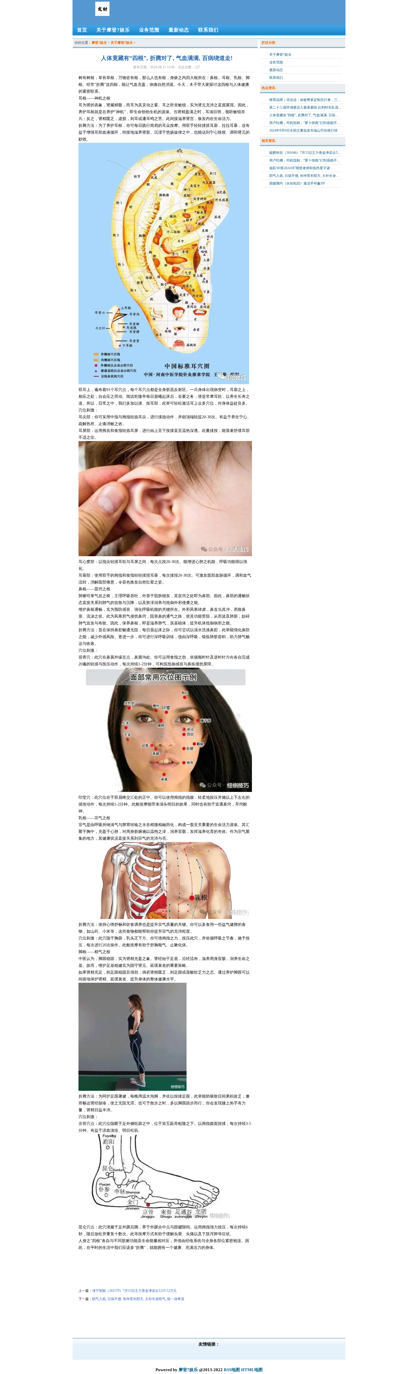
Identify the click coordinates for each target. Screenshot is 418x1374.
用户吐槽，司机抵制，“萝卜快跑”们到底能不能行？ (308, 123)
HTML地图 (252, 1369)
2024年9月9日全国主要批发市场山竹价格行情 (303, 131)
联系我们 (276, 78)
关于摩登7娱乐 (122, 43)
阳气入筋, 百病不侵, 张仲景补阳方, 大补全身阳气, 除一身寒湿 (138, 1299)
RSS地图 (232, 1369)
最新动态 (276, 70)
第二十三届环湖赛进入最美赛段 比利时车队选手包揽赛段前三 (315, 107)
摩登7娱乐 (99, 43)
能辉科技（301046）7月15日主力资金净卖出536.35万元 (310, 153)
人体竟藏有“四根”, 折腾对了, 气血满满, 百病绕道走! (308, 115)
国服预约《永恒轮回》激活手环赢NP (297, 183)
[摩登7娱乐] (102, 13)
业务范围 (276, 62)
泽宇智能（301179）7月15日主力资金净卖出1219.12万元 (134, 1291)
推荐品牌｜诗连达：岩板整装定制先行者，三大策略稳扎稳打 (315, 100)
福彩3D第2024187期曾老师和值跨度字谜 (299, 168)
